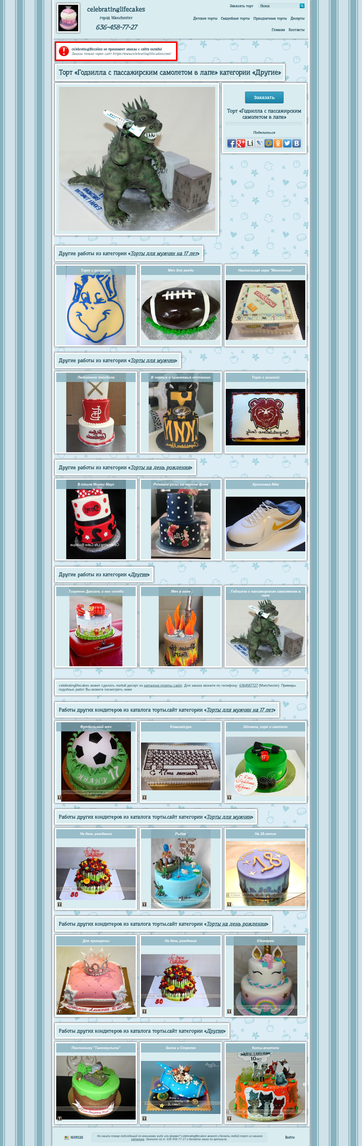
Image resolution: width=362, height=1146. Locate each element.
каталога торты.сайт (163, 685)
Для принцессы (96, 941)
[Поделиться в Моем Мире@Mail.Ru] (268, 143)
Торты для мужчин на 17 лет (163, 253)
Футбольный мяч (96, 727)
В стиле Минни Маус (96, 484)
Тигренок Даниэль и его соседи (96, 591)
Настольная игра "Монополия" (265, 270)
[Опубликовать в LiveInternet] (250, 143)
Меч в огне (180, 591)
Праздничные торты (270, 18)
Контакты (296, 30)
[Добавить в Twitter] (287, 143)
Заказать (264, 97)
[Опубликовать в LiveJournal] (259, 143)
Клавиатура (180, 727)
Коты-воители (265, 1048)
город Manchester (116, 17)
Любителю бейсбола (96, 377)
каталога (137, 1139)
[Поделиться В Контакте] (296, 143)
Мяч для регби (181, 270)
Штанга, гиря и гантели (266, 727)
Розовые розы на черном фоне (180, 484)
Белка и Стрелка (181, 1048)
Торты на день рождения (160, 467)
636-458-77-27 (116, 27)
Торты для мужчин (152, 360)
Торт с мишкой (265, 377)
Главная (278, 30)
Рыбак (180, 834)
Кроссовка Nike (266, 484)
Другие (138, 574)
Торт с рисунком (96, 270)
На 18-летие (265, 834)
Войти (290, 1137)
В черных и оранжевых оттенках (180, 377)
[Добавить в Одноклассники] (278, 143)
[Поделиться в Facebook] (231, 143)
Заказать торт (241, 6)
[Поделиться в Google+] (241, 143)
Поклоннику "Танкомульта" (96, 1048)
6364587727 (248, 685)
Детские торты (205, 18)
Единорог (265, 941)
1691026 (76, 1137)
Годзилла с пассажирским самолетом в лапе (266, 593)
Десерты (297, 18)
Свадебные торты (235, 18)
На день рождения (96, 834)
